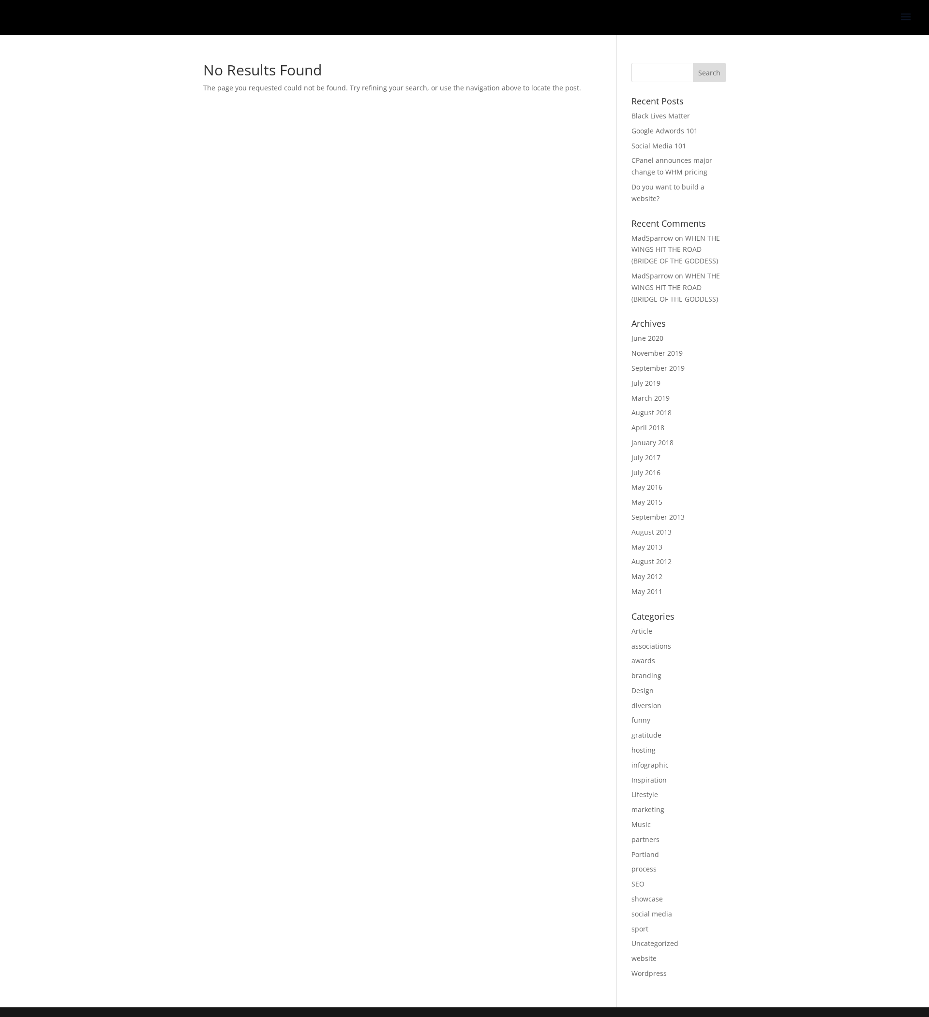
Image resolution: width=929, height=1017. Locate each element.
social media (651, 913)
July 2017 (645, 457)
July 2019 (645, 383)
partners (645, 839)
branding (646, 675)
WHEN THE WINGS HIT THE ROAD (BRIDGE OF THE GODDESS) (675, 249)
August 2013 (651, 532)
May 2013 (646, 547)
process (644, 868)
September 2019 (658, 368)
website (644, 958)
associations (651, 646)
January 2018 (652, 442)
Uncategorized (654, 943)
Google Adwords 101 (664, 130)
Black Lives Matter (660, 115)
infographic (650, 765)
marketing (647, 809)
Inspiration (649, 780)
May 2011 (646, 591)
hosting (643, 750)
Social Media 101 (658, 145)
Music (641, 824)
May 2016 (646, 487)
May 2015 (646, 502)
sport (639, 928)
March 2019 (650, 398)
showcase (647, 898)
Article (641, 631)
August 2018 (651, 412)
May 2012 (646, 576)
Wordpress (649, 973)
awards (643, 660)
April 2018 (647, 427)
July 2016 (645, 472)
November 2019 (657, 353)
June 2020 (647, 338)
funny (640, 720)
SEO (637, 883)
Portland (645, 854)
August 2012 (651, 561)
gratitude (646, 735)
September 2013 (658, 517)
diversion (646, 705)
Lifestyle (644, 794)
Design (642, 690)
